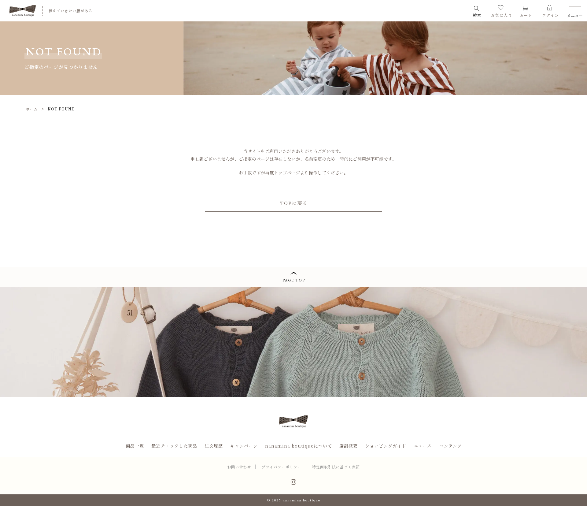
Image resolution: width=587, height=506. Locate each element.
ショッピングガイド (385, 446)
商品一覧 (135, 446)
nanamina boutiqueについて (298, 446)
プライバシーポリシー (281, 466)
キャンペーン (244, 446)
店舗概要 (348, 446)
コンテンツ (450, 446)
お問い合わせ (239, 466)
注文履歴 (214, 446)
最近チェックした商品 (174, 446)
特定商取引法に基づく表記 (336, 466)
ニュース (423, 446)
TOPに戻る (294, 203)
